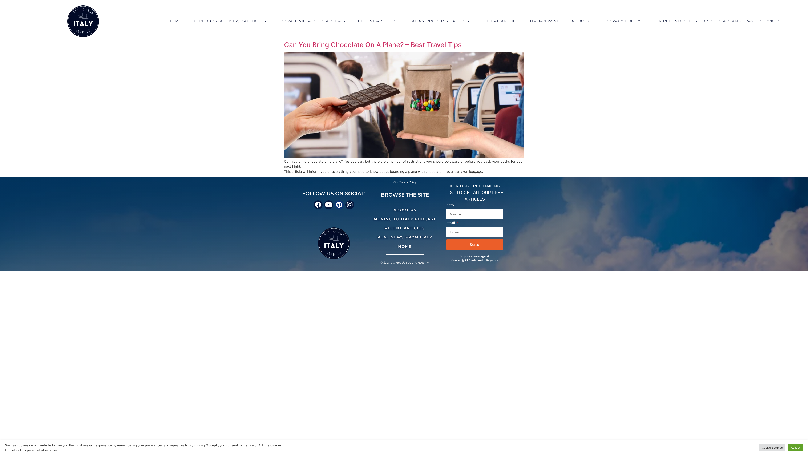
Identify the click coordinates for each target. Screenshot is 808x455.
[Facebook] (318, 204)
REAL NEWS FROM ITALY (404, 237)
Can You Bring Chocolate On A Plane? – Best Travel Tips (373, 45)
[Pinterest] (339, 204)
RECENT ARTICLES (405, 228)
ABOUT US (405, 210)
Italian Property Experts (438, 21)
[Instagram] (349, 204)
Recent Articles (377, 21)
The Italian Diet (499, 21)
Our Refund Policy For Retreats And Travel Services (716, 21)
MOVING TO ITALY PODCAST (405, 219)
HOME (405, 246)
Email (451, 223)
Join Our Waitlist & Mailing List (230, 21)
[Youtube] (328, 204)
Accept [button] (795, 447)
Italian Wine (544, 21)
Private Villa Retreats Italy (313, 21)
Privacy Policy (622, 21)
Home (174, 21)
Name (450, 205)
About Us (582, 21)
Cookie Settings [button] (772, 447)
